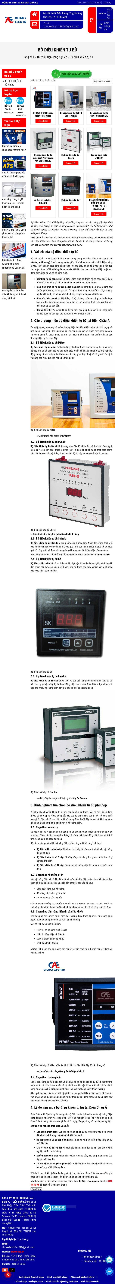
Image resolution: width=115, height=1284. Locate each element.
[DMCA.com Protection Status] (69, 1205)
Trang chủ (10, 38)
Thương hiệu (94, 38)
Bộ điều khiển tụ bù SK (42, 563)
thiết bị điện (51, 1173)
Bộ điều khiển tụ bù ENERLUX (99, 156)
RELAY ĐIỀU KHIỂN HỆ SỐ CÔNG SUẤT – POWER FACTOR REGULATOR (99, 204)
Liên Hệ (107, 2)
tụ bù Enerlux (80, 798)
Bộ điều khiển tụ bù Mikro (13, 83)
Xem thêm (36, 1189)
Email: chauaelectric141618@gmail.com (61, 25)
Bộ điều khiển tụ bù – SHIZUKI (43, 201)
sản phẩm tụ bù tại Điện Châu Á (68, 1071)
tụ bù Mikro (65, 435)
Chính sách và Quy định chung (31, 1277)
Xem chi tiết (43, 121)
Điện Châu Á (37, 237)
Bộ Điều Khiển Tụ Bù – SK (71, 201)
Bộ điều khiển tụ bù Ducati (44, 446)
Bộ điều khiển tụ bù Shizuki (44, 543)
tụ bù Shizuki (103, 554)
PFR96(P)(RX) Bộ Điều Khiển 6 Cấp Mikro (43, 114)
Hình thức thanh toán (90, 1281)
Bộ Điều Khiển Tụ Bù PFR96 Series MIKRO (99, 114)
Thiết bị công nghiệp (45, 38)
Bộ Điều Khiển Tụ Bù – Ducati (71, 156)
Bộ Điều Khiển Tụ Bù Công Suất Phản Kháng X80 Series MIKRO (43, 158)
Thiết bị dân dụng (72, 38)
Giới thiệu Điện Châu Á (89, 2)
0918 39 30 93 (109, 13)
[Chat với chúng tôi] (109, 1271)
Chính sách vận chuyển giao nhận (29, 1281)
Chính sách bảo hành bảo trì (82, 1277)
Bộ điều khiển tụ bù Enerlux (44, 680)
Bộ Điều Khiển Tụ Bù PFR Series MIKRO (71, 114)
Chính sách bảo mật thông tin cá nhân (62, 1281)
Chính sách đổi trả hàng (57, 1277)
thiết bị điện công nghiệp (86, 1181)
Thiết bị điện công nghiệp (52, 57)
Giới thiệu (24, 38)
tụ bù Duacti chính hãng (67, 534)
